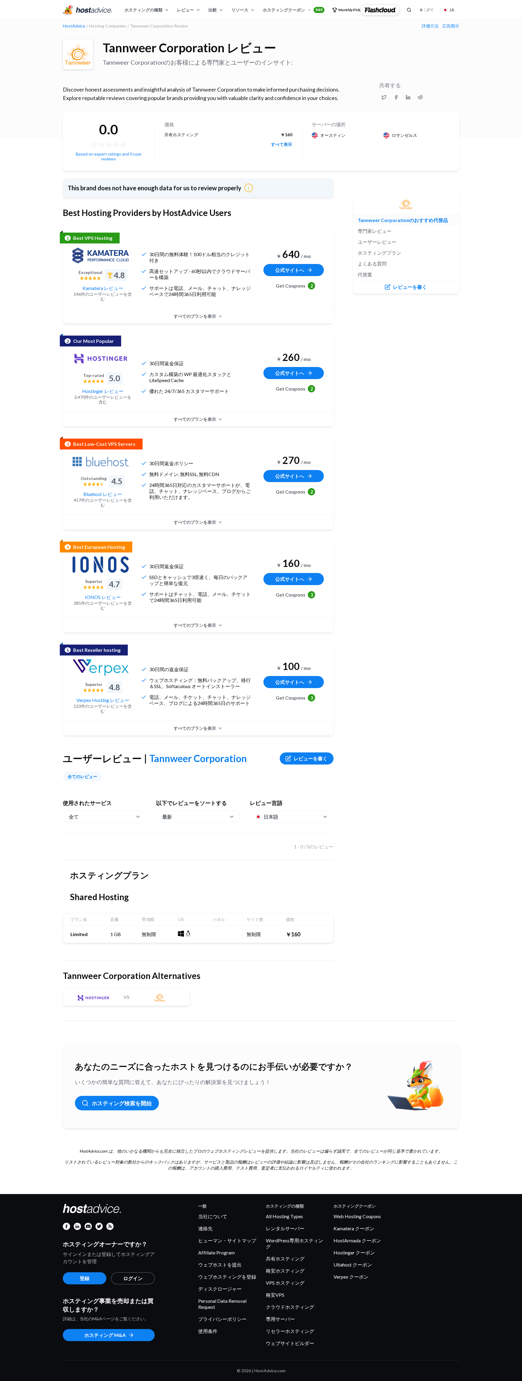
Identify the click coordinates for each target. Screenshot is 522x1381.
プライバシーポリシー (222, 1319)
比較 (212, 9)
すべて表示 (281, 144)
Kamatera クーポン (354, 1228)
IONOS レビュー (103, 597)
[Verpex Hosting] (100, 667)
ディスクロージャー (220, 1289)
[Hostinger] (100, 358)
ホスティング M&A (105, 1335)
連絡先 (205, 1228)
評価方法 (430, 26)
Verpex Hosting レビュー (102, 700)
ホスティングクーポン (293, 9)
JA (452, 9)
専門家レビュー (375, 231)
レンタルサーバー (285, 1228)
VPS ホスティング (285, 1283)
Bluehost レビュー (102, 494)
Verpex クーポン (351, 1277)
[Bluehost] (100, 461)
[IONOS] (100, 564)
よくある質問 (372, 263)
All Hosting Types (284, 1216)
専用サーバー (280, 1319)
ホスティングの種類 (143, 9)
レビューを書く (310, 758)
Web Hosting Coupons (357, 1216)
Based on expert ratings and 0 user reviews (109, 156)
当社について (212, 1216)
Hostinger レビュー (103, 391)
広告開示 (450, 26)
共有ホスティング (285, 1258)
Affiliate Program (216, 1252)
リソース (239, 9)
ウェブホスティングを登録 (227, 1277)
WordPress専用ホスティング (294, 1243)
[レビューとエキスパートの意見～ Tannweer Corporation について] (384, 97)
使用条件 (208, 1331)
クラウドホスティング (290, 1307)
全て (74, 816)
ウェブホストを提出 (220, 1264)
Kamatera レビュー (102, 288)
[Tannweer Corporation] (78, 54)
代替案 (365, 274)
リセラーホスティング (290, 1331)
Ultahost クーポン (353, 1264)
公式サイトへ (289, 270)
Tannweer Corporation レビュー (189, 47)
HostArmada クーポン (357, 1240)
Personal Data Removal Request (222, 1304)
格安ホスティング (285, 1270)
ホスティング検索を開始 (122, 1103)
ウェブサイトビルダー (290, 1343)
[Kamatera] (100, 255)
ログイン (133, 1278)
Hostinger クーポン (354, 1252)
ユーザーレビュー (377, 242)
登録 (84, 1278)
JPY (426, 9)
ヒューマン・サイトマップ (227, 1240)
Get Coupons (294, 285)
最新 (167, 816)
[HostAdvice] (87, 10)
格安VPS (275, 1295)
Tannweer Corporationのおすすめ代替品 (403, 220)
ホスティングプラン (379, 253)
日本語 (271, 816)
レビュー (185, 9)
